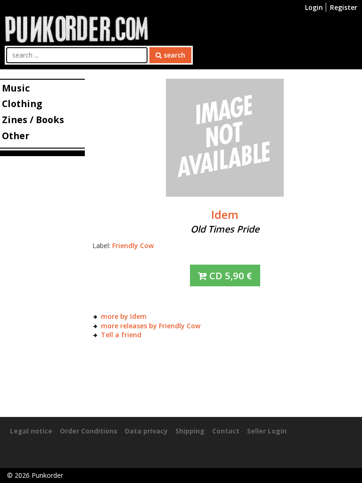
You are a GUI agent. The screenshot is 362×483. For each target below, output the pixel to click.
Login (314, 7)
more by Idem (124, 316)
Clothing (22, 103)
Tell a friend (121, 334)
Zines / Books (33, 119)
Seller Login (267, 430)
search (173, 54)
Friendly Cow (133, 245)
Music (16, 88)
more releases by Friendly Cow (150, 325)
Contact (225, 430)
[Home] (76, 28)
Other (15, 135)
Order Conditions (88, 430)
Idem (225, 214)
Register (343, 7)
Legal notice (31, 430)
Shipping (190, 430)
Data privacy (146, 430)
